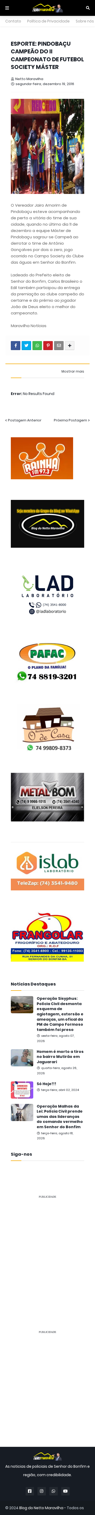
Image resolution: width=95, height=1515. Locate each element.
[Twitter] (26, 345)
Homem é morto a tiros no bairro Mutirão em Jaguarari (60, 1057)
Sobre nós (85, 21)
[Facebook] (15, 345)
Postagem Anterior (24, 420)
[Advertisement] (47, 1250)
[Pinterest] (48, 345)
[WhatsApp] (37, 345)
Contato (13, 21)
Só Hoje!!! (46, 1083)
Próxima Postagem (70, 420)
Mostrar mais (72, 371)
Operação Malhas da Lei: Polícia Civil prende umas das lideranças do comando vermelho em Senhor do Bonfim (60, 1117)
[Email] (59, 345)
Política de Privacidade (48, 21)
